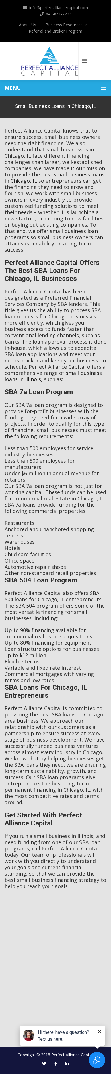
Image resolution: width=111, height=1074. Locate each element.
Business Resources (64, 24)
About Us (27, 24)
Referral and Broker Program (55, 31)
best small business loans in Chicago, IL (54, 177)
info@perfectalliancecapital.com (58, 7)
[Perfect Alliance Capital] (49, 61)
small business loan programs (51, 234)
